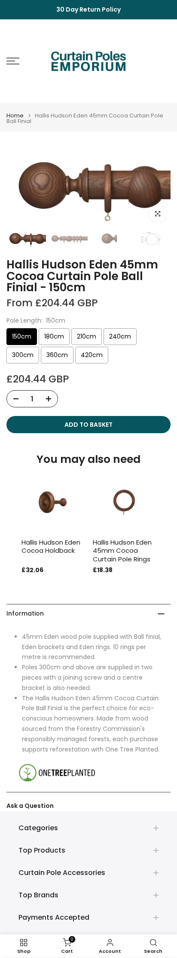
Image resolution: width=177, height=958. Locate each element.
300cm (23, 355)
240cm (120, 336)
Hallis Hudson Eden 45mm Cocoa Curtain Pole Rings (122, 551)
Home (15, 115)
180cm (54, 336)
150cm (21, 336)
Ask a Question (30, 805)
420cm (92, 355)
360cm (57, 355)
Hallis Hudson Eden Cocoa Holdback (50, 546)
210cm (86, 336)
